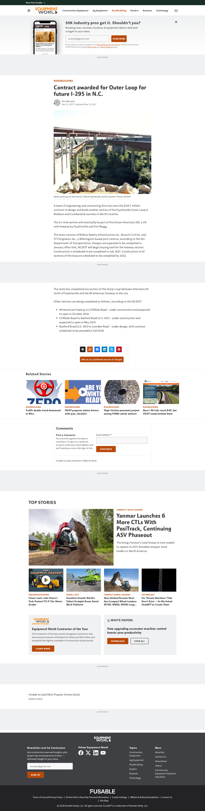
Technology (148, 594)
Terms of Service (107, 47)
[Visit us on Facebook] (80, 752)
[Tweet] (111, 349)
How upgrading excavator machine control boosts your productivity (137, 631)
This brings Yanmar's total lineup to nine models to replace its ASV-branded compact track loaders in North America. (145, 547)
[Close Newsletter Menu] (176, 22)
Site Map (104, 800)
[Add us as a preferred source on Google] (90, 349)
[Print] (82, 349)
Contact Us (167, 797)
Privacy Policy (92, 47)
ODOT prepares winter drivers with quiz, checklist (82, 412)
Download (118, 641)
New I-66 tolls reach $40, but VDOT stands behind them (160, 412)
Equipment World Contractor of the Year (60, 629)
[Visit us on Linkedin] (95, 752)
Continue (106, 449)
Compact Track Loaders (129, 510)
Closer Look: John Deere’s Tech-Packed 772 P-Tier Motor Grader (45, 601)
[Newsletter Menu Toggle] (176, 10)
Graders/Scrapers (39, 594)
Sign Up (35, 774)
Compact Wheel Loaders (117, 594)
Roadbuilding (63, 80)
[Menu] (29, 10)
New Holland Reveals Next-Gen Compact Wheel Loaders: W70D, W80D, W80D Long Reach (120, 602)
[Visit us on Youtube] (103, 752)
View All (139, 641)
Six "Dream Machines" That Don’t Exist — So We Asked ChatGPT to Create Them (157, 601)
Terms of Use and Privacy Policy (108, 44)
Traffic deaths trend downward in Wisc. (43, 412)
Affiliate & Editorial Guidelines (144, 797)
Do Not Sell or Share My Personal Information (87, 797)
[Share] (97, 349)
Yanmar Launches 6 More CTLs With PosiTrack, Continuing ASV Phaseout (143, 525)
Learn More (43, 648)
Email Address (104, 435)
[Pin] (119, 349)
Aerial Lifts (72, 594)
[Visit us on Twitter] (88, 752)
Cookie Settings (119, 797)
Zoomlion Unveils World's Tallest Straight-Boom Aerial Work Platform (82, 601)
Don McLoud (68, 101)
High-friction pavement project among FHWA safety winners (121, 412)
